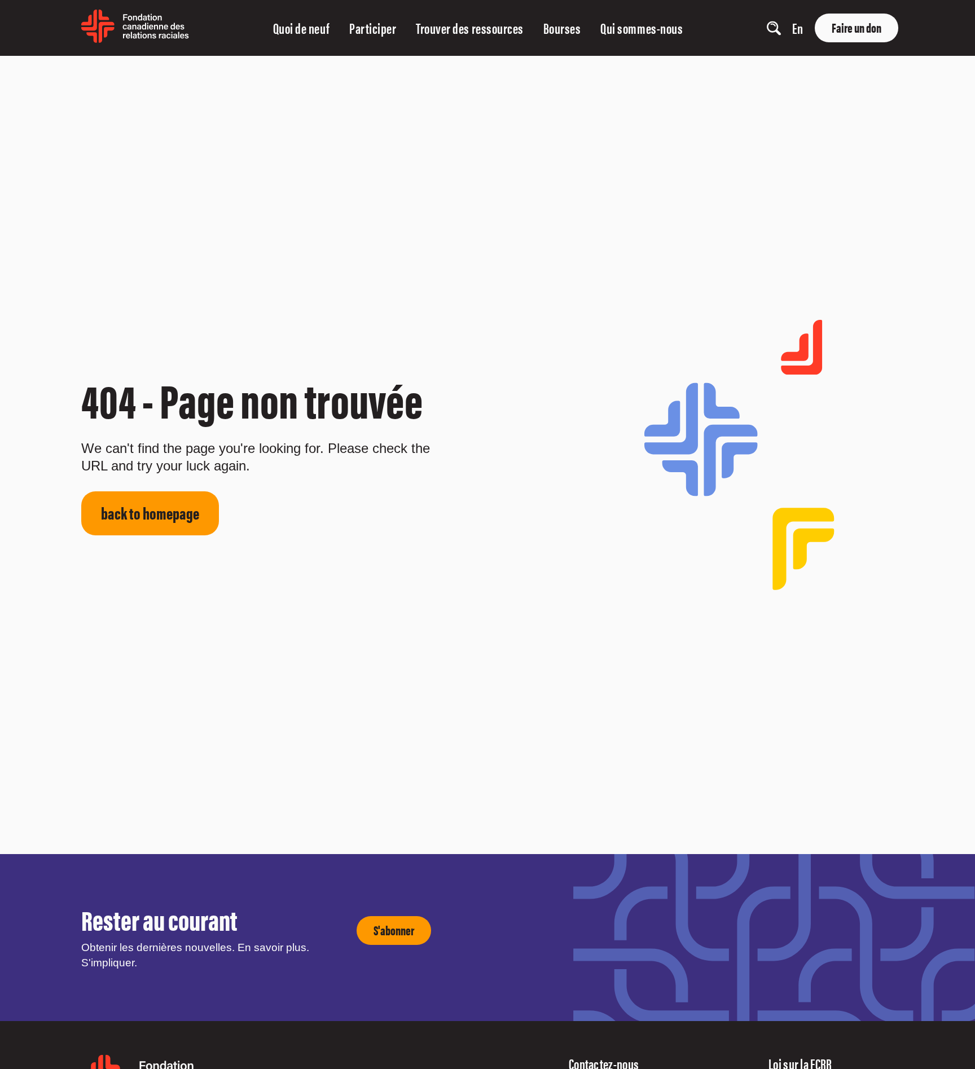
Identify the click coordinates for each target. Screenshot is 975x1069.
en (797, 28)
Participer (372, 28)
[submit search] (740, 28)
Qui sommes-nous (641, 28)
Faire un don (856, 27)
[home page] (135, 38)
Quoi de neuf (301, 28)
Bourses (562, 28)
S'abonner (394, 930)
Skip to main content (30, 69)
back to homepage (150, 512)
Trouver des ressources (469, 28)
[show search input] (774, 28)
